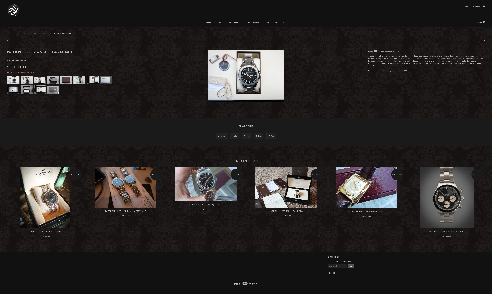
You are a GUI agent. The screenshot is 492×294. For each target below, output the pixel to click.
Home (208, 22)
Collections (20, 33)
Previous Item (14, 41)
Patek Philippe (17, 60)
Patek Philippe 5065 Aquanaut (205, 205)
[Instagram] (334, 273)
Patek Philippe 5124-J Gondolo (286, 211)
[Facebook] (329, 273)
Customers (253, 22)
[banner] (13, 10)
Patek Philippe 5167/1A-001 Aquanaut (125, 211)
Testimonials (235, 22)
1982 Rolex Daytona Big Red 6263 (446, 231)
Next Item (479, 41)
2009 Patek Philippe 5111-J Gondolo (366, 211)
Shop (219, 22)
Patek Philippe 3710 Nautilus (45, 231)
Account (478, 6)
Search (467, 6)
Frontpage (33, 33)
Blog (266, 22)
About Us (279, 22)
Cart (480, 22)
